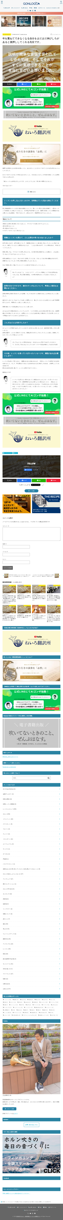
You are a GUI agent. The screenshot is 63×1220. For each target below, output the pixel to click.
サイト (4, 559)
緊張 (39, 1010)
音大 (51, 1012)
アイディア (46, 1004)
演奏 (32, 1010)
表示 (34, 191)
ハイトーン (7, 999)
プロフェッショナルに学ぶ (29, 1015)
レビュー (7, 1015)
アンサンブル (8, 944)
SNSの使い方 (8, 968)
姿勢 (26, 1010)
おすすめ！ (54, 1015)
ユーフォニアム (8, 844)
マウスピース (17, 1012)
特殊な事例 (7, 799)
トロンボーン (8, 839)
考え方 (6, 929)
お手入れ (54, 1004)
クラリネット (7, 824)
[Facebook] (28, 470)
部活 (5, 953)
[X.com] (28, 10)
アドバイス (37, 1004)
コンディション (18, 1007)
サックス (6, 849)
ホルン (15, 453)
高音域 (6, 899)
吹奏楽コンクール (43, 1015)
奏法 (5, 924)
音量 (6, 1004)
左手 (22, 1004)
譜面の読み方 (39, 1007)
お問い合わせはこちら (31, 1124)
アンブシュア (8, 879)
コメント (6, 526)
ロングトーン (49, 1007)
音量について (7, 914)
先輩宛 (26, 1012)
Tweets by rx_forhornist (9, 767)
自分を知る (43, 1012)
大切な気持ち (16, 1015)
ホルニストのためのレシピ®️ (53, 7)
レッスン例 (7, 1012)
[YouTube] (30, 10)
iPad (20, 1002)
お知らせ (7, 988)
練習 (46, 1010)
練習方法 (7, 939)
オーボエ (6, 854)
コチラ (16, 1113)
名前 (5, 544)
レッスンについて (16, 7)
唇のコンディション (9, 884)
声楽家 (6, 859)
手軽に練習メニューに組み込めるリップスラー (16, 1193)
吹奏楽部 (34, 1012)
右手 (29, 1004)
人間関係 (6, 1010)
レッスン (7, 949)
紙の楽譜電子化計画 (9, 959)
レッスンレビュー (7, 34)
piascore (28, 1002)
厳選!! (16, 999)
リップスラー (7, 909)
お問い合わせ (25, 7)
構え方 (38, 999)
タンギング (7, 894)
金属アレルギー (8, 794)
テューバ (6, 834)
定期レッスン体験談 (9, 804)
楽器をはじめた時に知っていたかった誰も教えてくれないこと (21, 869)
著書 (36, 7)
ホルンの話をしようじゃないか (13, 874)
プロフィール (42, 7)
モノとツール (8, 964)
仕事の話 (6, 983)
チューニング (14, 1004)
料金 (31, 7)
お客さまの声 (7, 7)
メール (5, 551)
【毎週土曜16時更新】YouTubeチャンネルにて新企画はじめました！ (31, 13)
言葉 (52, 1010)
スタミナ (13, 1002)
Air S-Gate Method (9, 789)
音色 (6, 1002)
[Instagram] (32, 10)
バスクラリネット (9, 864)
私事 (5, 979)
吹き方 (45, 999)
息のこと (6, 919)
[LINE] (35, 10)
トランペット (8, 819)
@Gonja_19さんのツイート (10, 756)
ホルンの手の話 (8, 889)
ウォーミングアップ (9, 934)
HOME (3, 1201)
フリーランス (8, 973)
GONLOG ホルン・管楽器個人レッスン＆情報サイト (28, 1216)
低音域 (6, 904)
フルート (6, 829)
